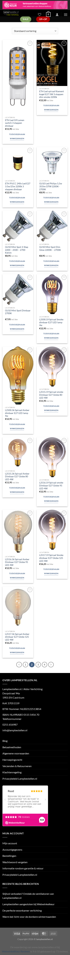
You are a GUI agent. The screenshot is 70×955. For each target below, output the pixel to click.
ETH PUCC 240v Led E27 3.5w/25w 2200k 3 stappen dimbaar (17, 186)
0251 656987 (10, 724)
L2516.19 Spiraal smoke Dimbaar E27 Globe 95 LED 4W (51, 485)
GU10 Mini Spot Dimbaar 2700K (18, 312)
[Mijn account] (57, 14)
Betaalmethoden (11, 747)
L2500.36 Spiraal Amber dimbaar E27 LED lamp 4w (17, 413)
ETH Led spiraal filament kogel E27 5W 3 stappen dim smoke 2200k (51, 94)
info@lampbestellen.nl (14, 730)
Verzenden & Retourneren (17, 766)
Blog (4, 740)
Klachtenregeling (11, 772)
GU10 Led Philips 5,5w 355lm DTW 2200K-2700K (50, 186)
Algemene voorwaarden (15, 753)
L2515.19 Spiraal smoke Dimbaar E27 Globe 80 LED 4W (51, 395)
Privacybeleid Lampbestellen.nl (19, 778)
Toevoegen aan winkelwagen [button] (17, 136)
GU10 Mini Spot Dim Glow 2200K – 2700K (50, 248)
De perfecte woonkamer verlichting (22, 910)
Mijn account (9, 843)
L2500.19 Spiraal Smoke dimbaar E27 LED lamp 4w (51, 322)
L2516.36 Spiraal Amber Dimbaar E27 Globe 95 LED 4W (17, 562)
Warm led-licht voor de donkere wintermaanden (29, 916)
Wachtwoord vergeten (15, 862)
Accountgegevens (12, 849)
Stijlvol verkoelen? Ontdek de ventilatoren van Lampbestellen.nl (28, 895)
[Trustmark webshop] (35, 5)
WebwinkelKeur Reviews (16, 951)
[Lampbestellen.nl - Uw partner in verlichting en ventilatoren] (17, 13)
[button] (48, 14)
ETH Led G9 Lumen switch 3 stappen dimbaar (14, 123)
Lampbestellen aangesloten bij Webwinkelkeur (28, 904)
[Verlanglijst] (39, 14)
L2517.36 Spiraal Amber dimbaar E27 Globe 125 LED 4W (17, 637)
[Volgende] (51, 664)
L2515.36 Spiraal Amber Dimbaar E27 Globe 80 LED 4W (17, 476)
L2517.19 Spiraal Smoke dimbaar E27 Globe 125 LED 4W (51, 558)
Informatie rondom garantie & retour (22, 868)
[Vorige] (19, 664)
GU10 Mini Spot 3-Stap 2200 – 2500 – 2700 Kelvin (16, 250)
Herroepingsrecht (12, 759)
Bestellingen (9, 855)
